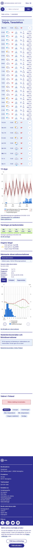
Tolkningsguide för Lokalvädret (10, 217)
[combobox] (16, 9)
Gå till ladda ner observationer (10, 329)
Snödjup (24, 416)
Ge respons (4, 492)
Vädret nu (6, 409)
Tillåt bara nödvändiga (16, 541)
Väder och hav (5, 14)
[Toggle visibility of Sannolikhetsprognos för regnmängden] (16, 209)
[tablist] (16, 280)
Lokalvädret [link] (14, 14)
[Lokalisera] (2, 9)
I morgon (15, 409)
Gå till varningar (5, 236)
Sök (28, 9)
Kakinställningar (5, 502)
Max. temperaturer (9, 413)
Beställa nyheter (5, 500)
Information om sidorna (7, 496)
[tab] (4, 280)
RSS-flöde (3, 494)
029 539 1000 (4, 484)
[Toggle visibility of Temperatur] (13, 321)
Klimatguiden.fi (5, 509)
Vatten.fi (3, 511)
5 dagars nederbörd (12, 416)
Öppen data (4, 512)
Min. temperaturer (23, 413)
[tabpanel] (16, 304)
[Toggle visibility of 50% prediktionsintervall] (12, 211)
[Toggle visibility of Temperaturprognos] (10, 212)
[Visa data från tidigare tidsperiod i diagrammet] (4, 324)
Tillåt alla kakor (16, 545)
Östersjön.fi (4, 514)
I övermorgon (25, 409)
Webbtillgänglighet (6, 498)
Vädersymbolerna (6, 219)
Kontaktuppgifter (5, 490)
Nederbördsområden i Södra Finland (12, 348)
